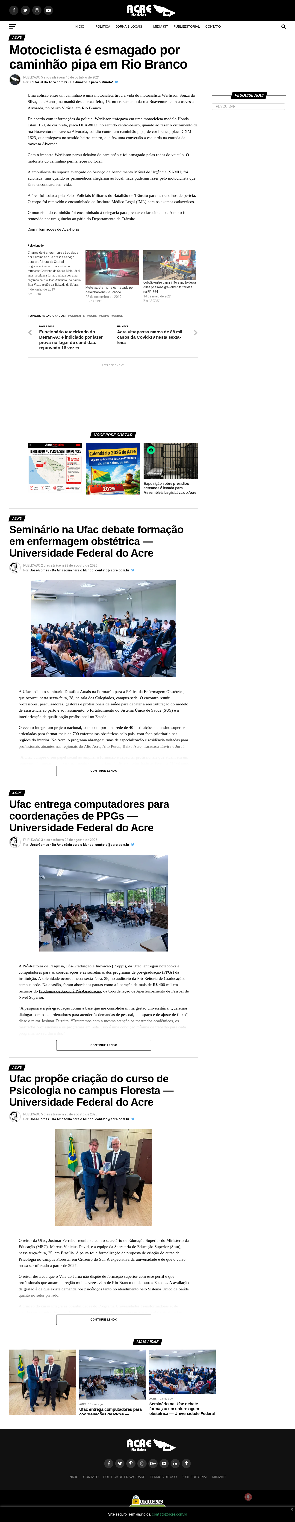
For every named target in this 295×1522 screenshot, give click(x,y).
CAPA (105, 315)
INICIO (74, 1477)
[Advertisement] (113, 396)
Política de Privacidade (124, 1477)
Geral (118, 315)
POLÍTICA (102, 26)
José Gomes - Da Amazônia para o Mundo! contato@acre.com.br (79, 570)
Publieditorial (187, 26)
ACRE (93, 315)
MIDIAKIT (219, 1477)
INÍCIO (79, 26)
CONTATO (213, 26)
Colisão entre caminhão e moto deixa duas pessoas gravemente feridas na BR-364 (169, 287)
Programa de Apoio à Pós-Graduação (70, 991)
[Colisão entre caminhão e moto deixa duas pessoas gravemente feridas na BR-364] (170, 265)
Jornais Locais (129, 26)
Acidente (77, 315)
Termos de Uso (163, 1477)
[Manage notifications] (248, 1497)
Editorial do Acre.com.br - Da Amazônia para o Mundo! (71, 82)
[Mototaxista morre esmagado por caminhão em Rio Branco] (112, 267)
